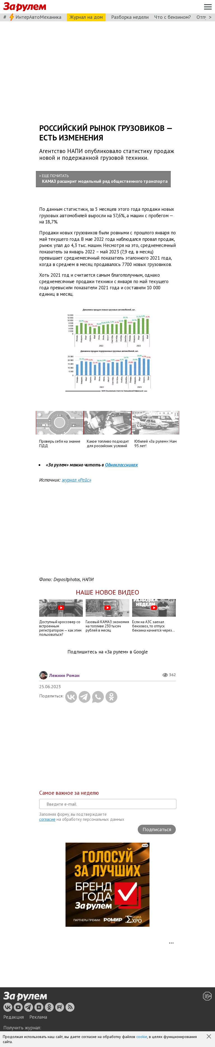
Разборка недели (130, 17)
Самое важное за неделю (69, 792)
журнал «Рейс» (76, 480)
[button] (209, 1037)
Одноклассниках (121, 465)
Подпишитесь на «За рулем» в (107, 652)
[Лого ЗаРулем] (24, 6)
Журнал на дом (86, 17)
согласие (47, 819)
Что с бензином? (172, 17)
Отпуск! (205, 17)
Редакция (13, 1017)
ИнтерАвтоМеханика (38, 17)
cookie (141, 1036)
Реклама (38, 1017)
